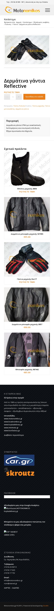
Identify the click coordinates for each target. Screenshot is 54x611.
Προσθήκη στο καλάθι (34, 97)
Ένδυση (8, 24)
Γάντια (15, 24)
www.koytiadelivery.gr (13, 424)
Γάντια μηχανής (38, 106)
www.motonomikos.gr (13, 418)
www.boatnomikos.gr (13, 421)
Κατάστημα (10, 19)
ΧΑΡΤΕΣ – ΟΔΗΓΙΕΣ (11, 588)
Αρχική (18, 22)
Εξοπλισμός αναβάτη (41, 22)
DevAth (45, 606)
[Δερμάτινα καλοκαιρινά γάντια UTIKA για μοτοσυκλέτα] (27, 50)
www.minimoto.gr (11, 427)
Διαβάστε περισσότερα (14, 435)
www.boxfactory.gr (12, 430)
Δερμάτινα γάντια (22, 109)
